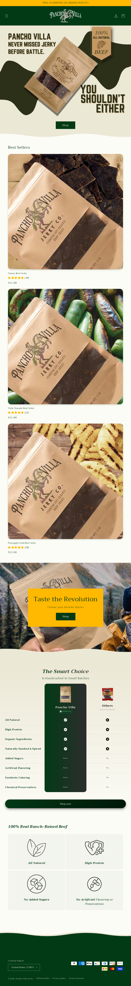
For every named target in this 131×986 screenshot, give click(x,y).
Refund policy (43, 978)
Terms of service (76, 978)
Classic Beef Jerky (17, 273)
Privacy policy (59, 978)
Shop (65, 125)
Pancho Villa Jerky (24, 978)
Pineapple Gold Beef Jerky (22, 543)
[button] (6, 15)
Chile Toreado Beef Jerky (21, 408)
